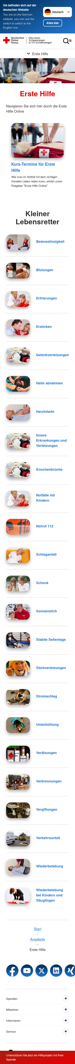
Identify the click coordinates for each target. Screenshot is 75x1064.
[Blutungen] (18, 270)
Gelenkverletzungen (52, 354)
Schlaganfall (46, 554)
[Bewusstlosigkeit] (18, 242)
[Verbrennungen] (18, 782)
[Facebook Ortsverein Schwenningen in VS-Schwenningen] (12, 970)
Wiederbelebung (49, 866)
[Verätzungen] (18, 753)
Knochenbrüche (49, 469)
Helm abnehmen (49, 383)
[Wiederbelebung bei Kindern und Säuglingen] (18, 896)
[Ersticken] (18, 327)
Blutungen (44, 269)
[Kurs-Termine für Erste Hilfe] (37, 140)
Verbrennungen (49, 781)
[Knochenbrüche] (18, 470)
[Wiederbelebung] (18, 867)
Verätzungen (46, 752)
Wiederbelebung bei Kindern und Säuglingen (49, 895)
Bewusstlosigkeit (50, 241)
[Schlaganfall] (18, 555)
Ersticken (44, 326)
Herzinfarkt (45, 411)
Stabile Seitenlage (51, 639)
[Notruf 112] (18, 527)
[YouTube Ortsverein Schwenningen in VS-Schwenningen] (27, 970)
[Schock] (18, 583)
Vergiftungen (46, 809)
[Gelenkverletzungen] (18, 355)
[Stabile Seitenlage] (18, 640)
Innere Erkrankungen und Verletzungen (51, 440)
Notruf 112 (44, 526)
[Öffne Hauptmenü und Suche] (67, 41)
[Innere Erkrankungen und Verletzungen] (18, 441)
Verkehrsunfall (48, 837)
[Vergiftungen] (18, 810)
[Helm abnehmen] (18, 384)
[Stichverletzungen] (18, 668)
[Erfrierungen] (18, 299)
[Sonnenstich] (18, 612)
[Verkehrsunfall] (18, 838)
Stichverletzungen (51, 667)
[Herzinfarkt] (18, 412)
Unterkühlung (47, 724)
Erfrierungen (46, 298)
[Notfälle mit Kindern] (18, 498)
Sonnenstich (46, 610)
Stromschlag (46, 696)
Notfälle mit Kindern (45, 498)
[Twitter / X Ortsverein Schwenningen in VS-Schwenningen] (41, 970)
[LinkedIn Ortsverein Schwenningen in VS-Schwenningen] (56, 970)
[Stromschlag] (18, 697)
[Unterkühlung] (18, 725)
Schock (42, 582)
